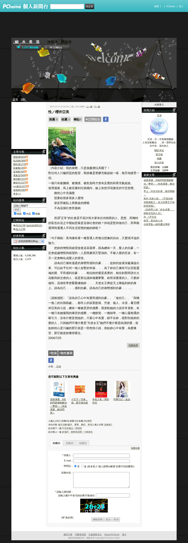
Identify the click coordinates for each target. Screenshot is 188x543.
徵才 (124, 534)
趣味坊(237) (19, 182)
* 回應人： (67, 455)
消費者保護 (80, 534)
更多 (17, 193)
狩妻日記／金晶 (121, 399)
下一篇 (97, 106)
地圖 (159, 158)
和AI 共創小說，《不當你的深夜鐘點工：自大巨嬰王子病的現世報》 (159, 202)
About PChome (112, 534)
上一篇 (89, 106)
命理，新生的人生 (153, 220)
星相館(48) (18, 171)
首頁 (15, 99)
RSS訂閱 (21, 225)
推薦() (69, 443)
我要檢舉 (133, 345)
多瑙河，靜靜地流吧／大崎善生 (77, 432)
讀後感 (107, 424)
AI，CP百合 (150, 217)
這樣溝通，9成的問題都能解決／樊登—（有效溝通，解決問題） (58, 406)
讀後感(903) (19, 157)
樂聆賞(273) (19, 164)
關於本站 (159, 150)
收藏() (83, 443)
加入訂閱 (20, 229)
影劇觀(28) (18, 168)
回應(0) (56, 443)
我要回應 (135, 448)
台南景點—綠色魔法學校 (157, 224)
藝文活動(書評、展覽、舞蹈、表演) (75, 424)
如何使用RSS (34, 225)
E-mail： (68, 460)
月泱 (58, 366)
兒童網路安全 (95, 534)
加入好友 (159, 162)
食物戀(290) (19, 190)
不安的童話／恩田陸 (72, 428)
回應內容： (67, 472)
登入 (181, 6)
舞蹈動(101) (19, 179)
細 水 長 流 (27, 42)
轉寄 (89, 421)
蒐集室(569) (19, 175)
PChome (170, 6)
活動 (23, 99)
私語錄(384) (19, 160)
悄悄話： (68, 466)
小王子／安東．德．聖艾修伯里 (79, 401)
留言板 (159, 154)
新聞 (156, 6)
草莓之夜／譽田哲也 (100, 401)
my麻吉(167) (20, 186)
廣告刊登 (68, 534)
